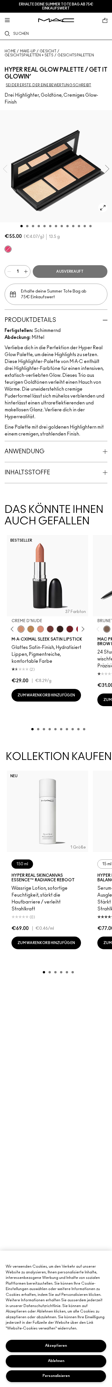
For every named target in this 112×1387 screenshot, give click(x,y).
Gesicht (48, 51)
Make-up (28, 51)
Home (10, 51)
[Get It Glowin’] (8, 249)
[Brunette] (107, 629)
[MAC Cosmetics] (56, 20)
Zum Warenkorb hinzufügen (46, 695)
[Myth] (40, 629)
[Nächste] (82, 629)
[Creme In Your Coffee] (50, 629)
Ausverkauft (70, 271)
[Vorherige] (13, 629)
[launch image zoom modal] (102, 207)
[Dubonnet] (70, 629)
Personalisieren (56, 1376)
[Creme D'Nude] (21, 629)
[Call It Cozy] (30, 629)
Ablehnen (56, 1361)
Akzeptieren (56, 1346)
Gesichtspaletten (75, 55)
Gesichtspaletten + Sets (29, 55)
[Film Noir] (60, 629)
